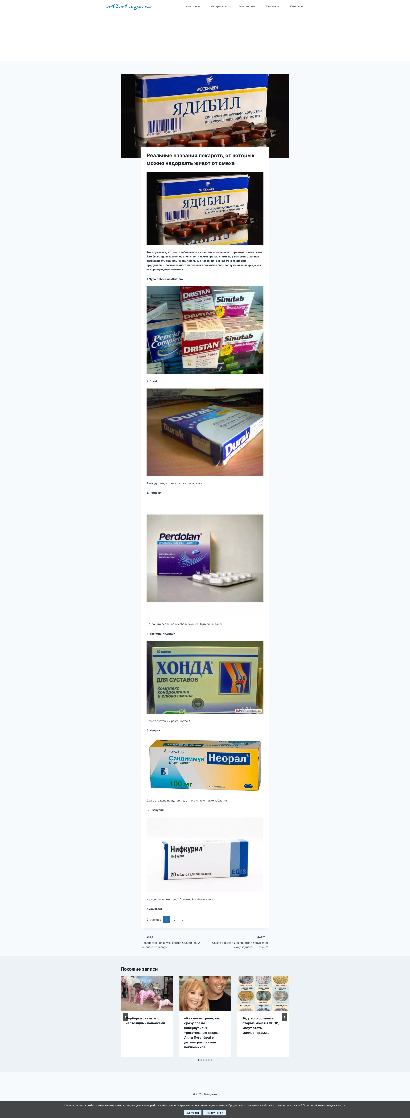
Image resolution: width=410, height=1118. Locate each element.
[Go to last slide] (125, 1017)
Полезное (272, 6)
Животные (193, 6)
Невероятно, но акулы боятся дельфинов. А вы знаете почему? (170, 942)
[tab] (198, 1060)
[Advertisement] (205, 36)
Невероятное (246, 6)
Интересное (219, 6)
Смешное (296, 6)
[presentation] (147, 993)
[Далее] (284, 1017)
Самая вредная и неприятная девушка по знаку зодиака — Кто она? (240, 942)
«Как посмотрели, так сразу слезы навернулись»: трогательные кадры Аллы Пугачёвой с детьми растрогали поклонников (202, 1032)
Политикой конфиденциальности (324, 1105)
